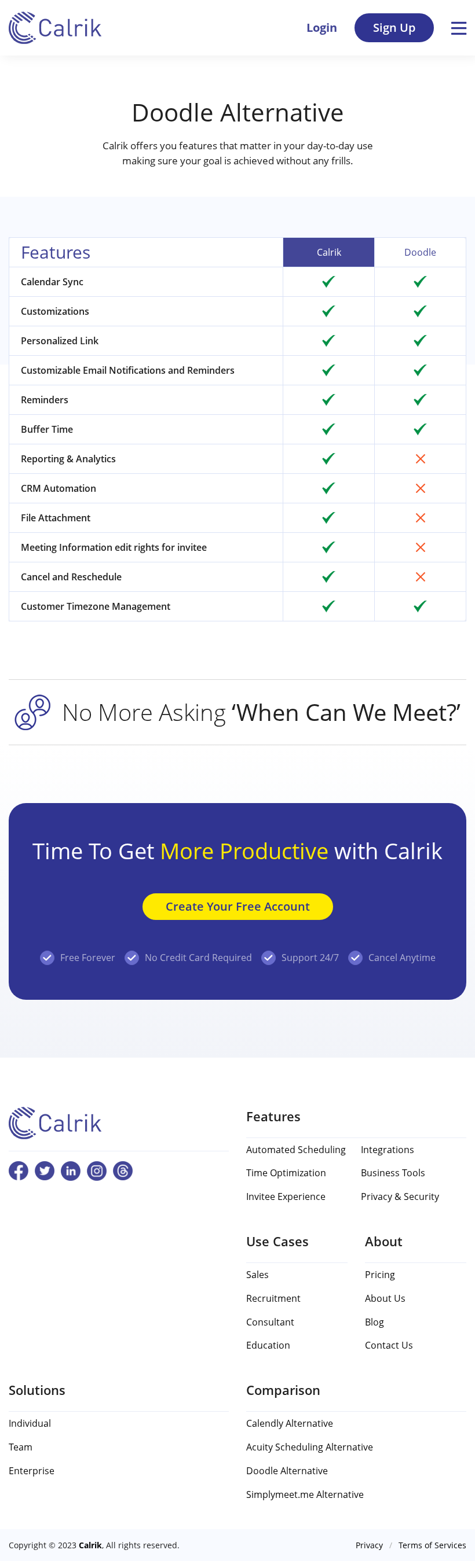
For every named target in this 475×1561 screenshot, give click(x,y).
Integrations (387, 1149)
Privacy (369, 1545)
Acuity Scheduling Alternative (309, 1447)
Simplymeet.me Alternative (305, 1494)
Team (20, 1447)
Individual (30, 1423)
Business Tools (393, 1172)
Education (268, 1345)
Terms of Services (432, 1545)
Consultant (270, 1322)
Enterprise (31, 1470)
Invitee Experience (286, 1196)
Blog (374, 1322)
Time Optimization (286, 1172)
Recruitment (273, 1298)
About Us (385, 1298)
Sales (257, 1274)
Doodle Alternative (287, 1470)
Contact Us (389, 1345)
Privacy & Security (400, 1196)
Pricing (380, 1274)
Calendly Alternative (289, 1423)
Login (321, 27)
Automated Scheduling (296, 1149)
